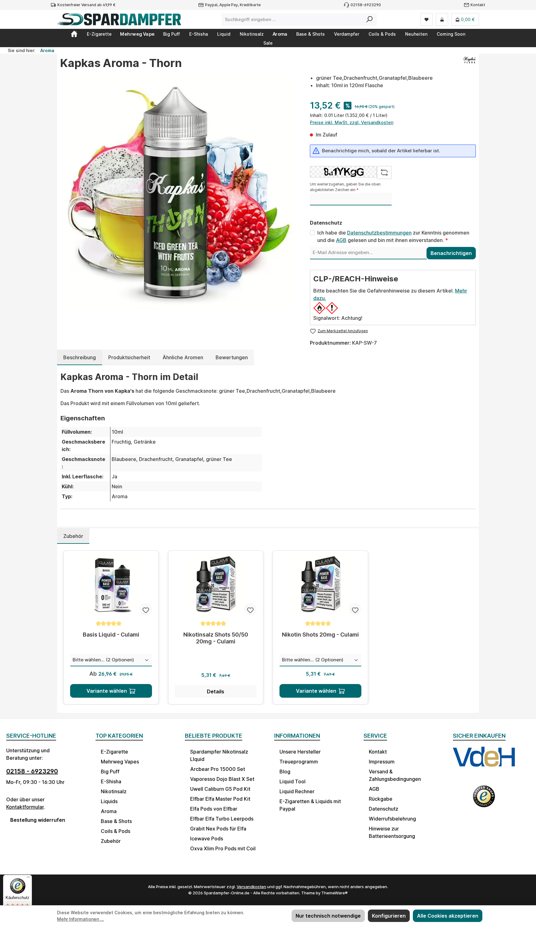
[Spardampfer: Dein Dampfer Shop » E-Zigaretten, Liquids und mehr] (74, 34)
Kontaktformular (25, 807)
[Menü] (28, 878)
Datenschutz (383, 809)
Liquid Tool (292, 781)
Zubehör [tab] (73, 536)
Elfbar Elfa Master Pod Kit (220, 799)
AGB (341, 240)
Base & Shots (116, 821)
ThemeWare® (334, 892)
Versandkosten (251, 886)
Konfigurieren (389, 916)
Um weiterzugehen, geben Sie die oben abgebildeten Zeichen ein (345, 187)
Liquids (109, 801)
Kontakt (478, 4)
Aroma (109, 811)
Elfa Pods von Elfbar (213, 809)
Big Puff (110, 771)
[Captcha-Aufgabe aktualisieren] (384, 172)
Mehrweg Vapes (120, 761)
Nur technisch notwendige (328, 916)
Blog (284, 771)
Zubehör (111, 841)
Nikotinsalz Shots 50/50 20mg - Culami (215, 638)
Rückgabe (380, 799)
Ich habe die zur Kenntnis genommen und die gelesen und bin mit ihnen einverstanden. (393, 236)
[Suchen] (369, 19)
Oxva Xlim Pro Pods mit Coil (223, 848)
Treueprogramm (298, 761)
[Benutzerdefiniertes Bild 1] (484, 762)
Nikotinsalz (114, 791)
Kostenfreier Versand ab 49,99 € (86, 4)
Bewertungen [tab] (232, 357)
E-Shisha (111, 781)
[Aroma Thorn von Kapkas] (179, 193)
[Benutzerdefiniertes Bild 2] (484, 800)
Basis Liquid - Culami (111, 634)
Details (215, 691)
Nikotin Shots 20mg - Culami (320, 634)
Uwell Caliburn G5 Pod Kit (220, 789)
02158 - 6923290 (32, 771)
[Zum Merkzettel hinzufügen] (146, 609)
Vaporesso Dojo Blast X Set (222, 779)
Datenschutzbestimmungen (379, 233)
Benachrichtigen (451, 253)
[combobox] (292, 19)
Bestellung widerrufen (37, 820)
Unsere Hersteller (300, 752)
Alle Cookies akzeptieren (447, 916)
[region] (179, 192)
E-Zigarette (114, 752)
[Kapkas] (469, 65)
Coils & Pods (115, 831)
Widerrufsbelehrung (392, 819)
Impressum (382, 761)
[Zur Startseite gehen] (119, 19)
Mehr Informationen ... (80, 919)
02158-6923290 (366, 4)
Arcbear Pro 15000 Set (217, 769)
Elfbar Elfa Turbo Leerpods (221, 819)
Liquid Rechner (297, 791)
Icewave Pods (206, 838)
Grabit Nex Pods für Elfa (218, 828)
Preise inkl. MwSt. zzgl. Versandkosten (351, 122)
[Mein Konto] (442, 19)
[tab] (79, 357)
